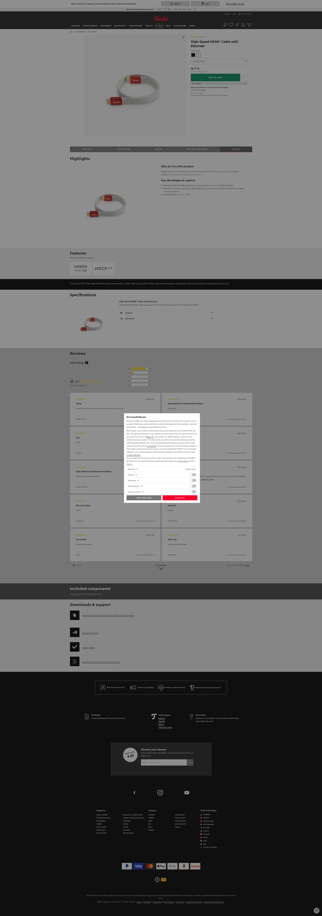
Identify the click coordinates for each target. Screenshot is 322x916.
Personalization (134, 486)
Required (131, 469)
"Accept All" (151, 446)
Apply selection (144, 498)
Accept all (180, 498)
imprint (129, 464)
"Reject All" (150, 437)
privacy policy (183, 461)
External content (134, 492)
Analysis (131, 475)
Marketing (132, 480)
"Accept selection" (134, 455)
